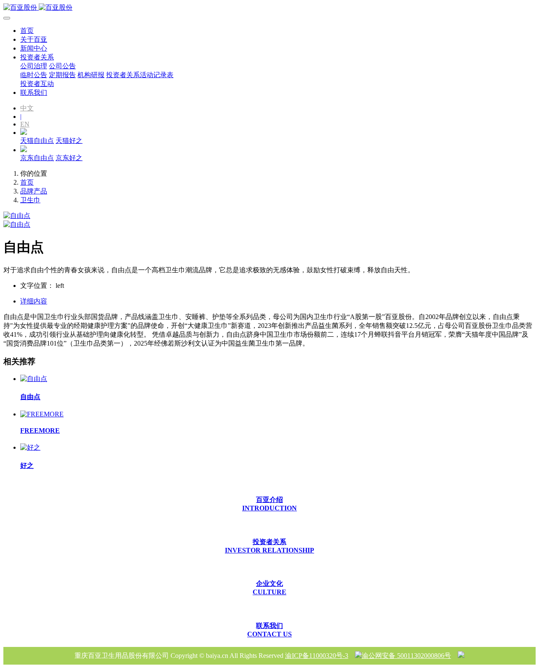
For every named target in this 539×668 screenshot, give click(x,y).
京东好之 (69, 157)
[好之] (30, 447)
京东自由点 (37, 157)
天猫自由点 (37, 140)
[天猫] (23, 132)
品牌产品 (33, 191)
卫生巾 (30, 200)
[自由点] (33, 378)
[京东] (23, 149)
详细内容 (33, 301)
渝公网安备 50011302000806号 (406, 655)
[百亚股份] (269, 7)
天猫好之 (69, 140)
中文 (27, 108)
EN (24, 124)
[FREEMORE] (42, 414)
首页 (27, 30)
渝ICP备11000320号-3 (316, 655)
